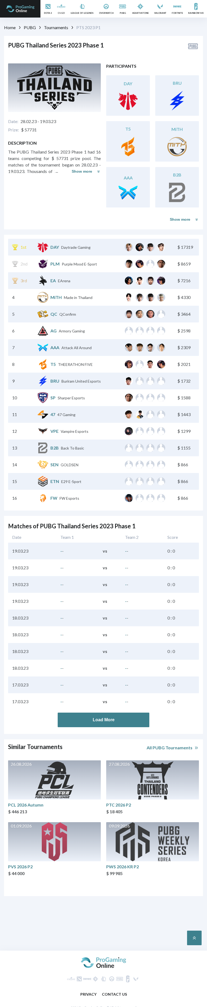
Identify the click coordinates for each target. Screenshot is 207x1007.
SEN (54, 464)
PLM (55, 263)
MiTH (56, 297)
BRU (54, 380)
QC (53, 314)
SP (53, 397)
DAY (54, 247)
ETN (54, 481)
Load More (104, 719)
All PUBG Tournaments (169, 747)
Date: (13, 121)
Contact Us (114, 994)
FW (53, 498)
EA (53, 280)
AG (53, 330)
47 (52, 414)
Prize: (13, 129)
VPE (54, 431)
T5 (53, 364)
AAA (54, 347)
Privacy (88, 994)
